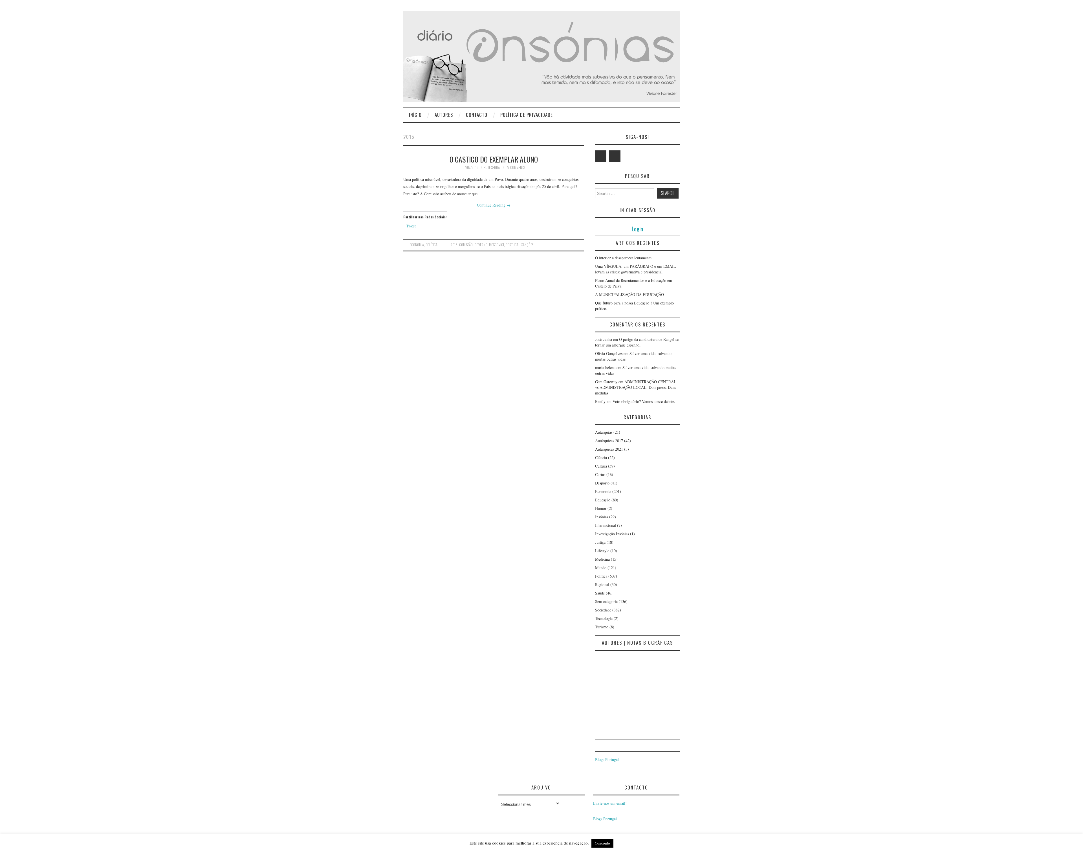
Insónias (601, 516)
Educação (602, 500)
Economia (417, 244)
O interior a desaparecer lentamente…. (626, 257)
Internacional (605, 525)
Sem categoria (606, 601)
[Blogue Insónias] (541, 56)
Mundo (600, 567)
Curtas (600, 474)
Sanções (527, 244)
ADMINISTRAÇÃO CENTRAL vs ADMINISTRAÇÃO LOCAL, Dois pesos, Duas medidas (635, 387)
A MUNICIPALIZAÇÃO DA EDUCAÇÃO (629, 294)
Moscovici (496, 244)
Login (637, 228)
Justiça (600, 542)
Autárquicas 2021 (609, 449)
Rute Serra (492, 167)
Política (431, 244)
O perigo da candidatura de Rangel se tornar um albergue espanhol (637, 342)
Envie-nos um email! (610, 803)
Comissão (466, 244)
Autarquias (603, 432)
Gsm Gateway (606, 381)
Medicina (602, 559)
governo (480, 244)
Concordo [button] (602, 843)
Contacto (476, 114)
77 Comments (516, 167)
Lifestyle (602, 550)
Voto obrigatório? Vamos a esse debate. (644, 401)
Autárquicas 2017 (609, 440)
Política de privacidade (526, 114)
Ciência (601, 457)
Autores (444, 114)
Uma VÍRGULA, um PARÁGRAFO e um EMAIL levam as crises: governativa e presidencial (635, 269)
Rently (600, 401)
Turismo (601, 627)
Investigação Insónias (612, 533)
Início (415, 114)
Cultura (601, 466)
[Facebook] (614, 156)
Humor (600, 508)
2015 (453, 244)
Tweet (411, 226)
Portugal (513, 244)
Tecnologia (604, 618)
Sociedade (603, 610)
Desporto (602, 483)
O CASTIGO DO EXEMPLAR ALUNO (494, 159)
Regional (602, 584)
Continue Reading (493, 205)
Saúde (600, 593)
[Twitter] (600, 156)
